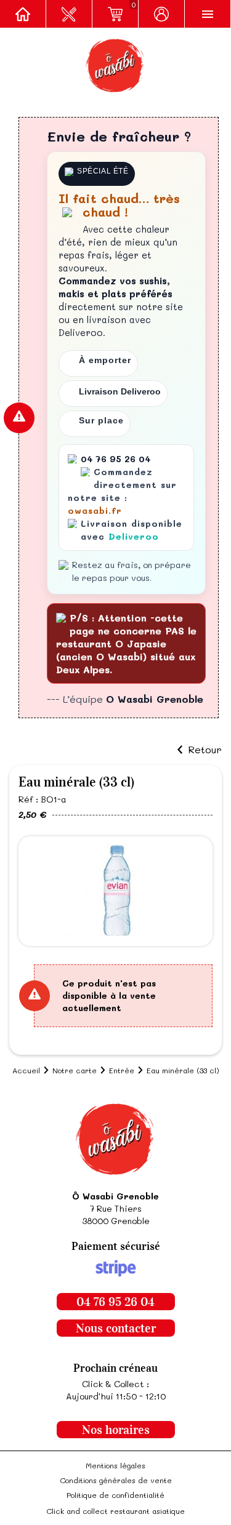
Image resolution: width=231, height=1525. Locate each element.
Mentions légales (115, 1465)
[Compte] (162, 14)
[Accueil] (23, 14)
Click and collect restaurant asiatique (115, 1511)
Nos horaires (116, 1429)
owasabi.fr (95, 510)
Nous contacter (116, 1328)
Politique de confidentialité (115, 1495)
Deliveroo (133, 536)
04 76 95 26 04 (115, 1301)
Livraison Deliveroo (120, 391)
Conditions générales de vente (116, 1480)
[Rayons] (69, 14)
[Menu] (208, 14)
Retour (205, 749)
